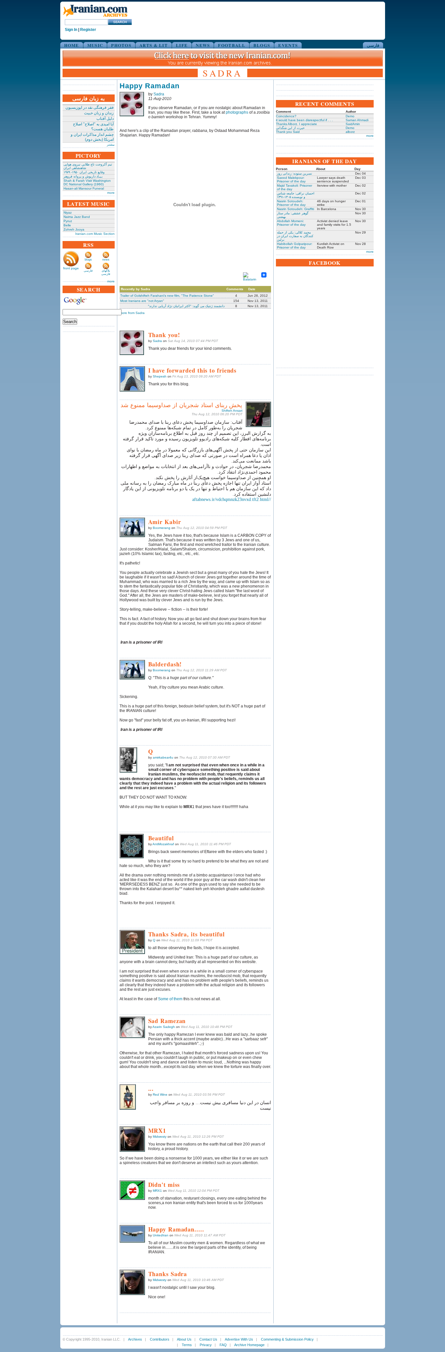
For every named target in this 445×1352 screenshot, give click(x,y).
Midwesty (159, 1136)
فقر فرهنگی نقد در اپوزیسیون (89, 107)
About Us (184, 1339)
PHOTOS (121, 45)
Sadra (158, 94)
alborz (350, 132)
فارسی (373, 45)
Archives (135, 1339)
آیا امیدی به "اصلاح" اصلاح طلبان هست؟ (93, 126)
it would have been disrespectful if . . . (304, 120)
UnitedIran (160, 1235)
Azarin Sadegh (163, 1027)
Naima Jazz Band (77, 217)
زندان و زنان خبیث (99, 113)
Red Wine (160, 1094)
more (111, 192)
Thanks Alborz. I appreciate (296, 124)
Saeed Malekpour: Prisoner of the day (291, 179)
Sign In (71, 29)
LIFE (182, 45)
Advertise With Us (239, 1339)
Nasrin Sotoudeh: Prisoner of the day (291, 202)
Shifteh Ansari (232, 410)
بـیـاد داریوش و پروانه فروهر (83, 176)
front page (71, 268)
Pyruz (68, 221)
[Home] (95, 17)
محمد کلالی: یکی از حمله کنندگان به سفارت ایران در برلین (295, 236)
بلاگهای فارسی (105, 272)
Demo (350, 116)
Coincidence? (286, 116)
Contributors (159, 1339)
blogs (88, 259)
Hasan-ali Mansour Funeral (84, 188)
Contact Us (208, 1339)
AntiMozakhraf (163, 844)
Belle (67, 225)
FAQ (223, 1345)
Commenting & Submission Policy (287, 1339)
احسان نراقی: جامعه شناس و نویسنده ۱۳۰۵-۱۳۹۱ (295, 195)
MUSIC (95, 45)
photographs (237, 112)
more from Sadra (132, 313)
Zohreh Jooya (74, 229)
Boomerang (161, 528)
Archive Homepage (249, 1345)
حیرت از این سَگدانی (290, 128)
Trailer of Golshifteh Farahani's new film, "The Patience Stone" (167, 295)
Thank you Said (288, 132)
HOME (71, 45)
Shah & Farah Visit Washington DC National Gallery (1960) (87, 182)
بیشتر (111, 144)
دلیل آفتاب (105, 118)
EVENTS (288, 45)
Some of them (170, 999)
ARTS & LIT (153, 45)
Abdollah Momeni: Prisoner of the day (291, 222)
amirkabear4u (163, 757)
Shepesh (159, 376)
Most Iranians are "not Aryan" (142, 301)
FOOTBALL (231, 45)
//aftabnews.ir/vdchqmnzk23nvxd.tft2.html (231, 499)
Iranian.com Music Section (95, 233)
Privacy (206, 1345)
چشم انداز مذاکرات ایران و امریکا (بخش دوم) (92, 137)
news (105, 259)
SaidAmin (353, 124)
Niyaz (68, 212)
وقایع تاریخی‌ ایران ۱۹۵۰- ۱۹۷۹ (84, 172)
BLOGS (261, 45)
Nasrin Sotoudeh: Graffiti (295, 209)
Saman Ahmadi (357, 120)
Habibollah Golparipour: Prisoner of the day (294, 245)
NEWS (203, 45)
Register (88, 29)
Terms (187, 1345)
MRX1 (157, 1190)
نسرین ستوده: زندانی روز (294, 173)
